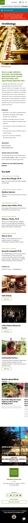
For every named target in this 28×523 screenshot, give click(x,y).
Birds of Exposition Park (7, 147)
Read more (6, 299)
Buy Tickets (14, 2)
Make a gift (14, 457)
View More (4, 381)
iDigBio (12, 157)
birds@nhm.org (17, 269)
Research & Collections (7, 6)
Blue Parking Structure (16, 16)
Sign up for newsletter (14, 502)
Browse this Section (6, 66)
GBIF (17, 157)
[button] (24, 519)
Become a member (14, 461)
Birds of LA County (6, 145)
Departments (17, 6)
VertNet (8, 157)
